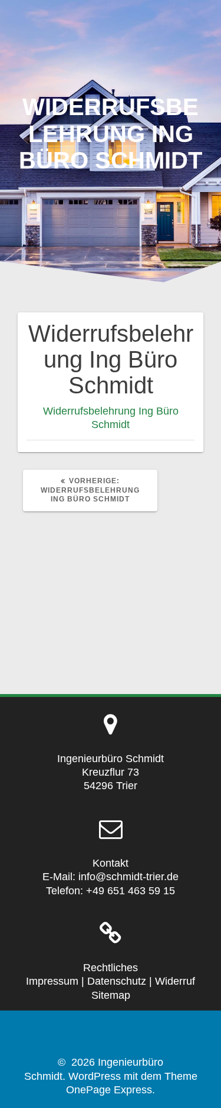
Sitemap (110, 995)
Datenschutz (116, 981)
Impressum (52, 981)
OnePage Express (109, 1090)
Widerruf (175, 981)
